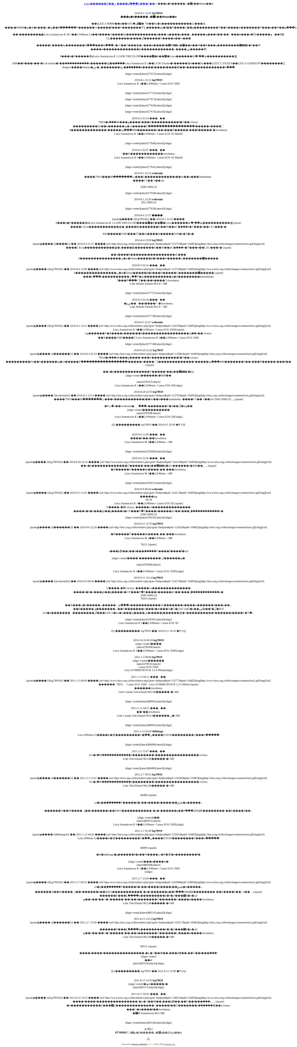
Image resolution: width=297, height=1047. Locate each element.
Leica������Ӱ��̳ (99, 3)
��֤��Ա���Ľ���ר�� (136, 3)
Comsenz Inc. (170, 1044)
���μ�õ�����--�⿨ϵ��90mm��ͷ (156, 1032)
